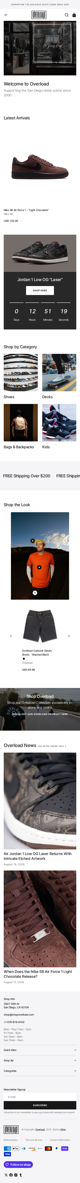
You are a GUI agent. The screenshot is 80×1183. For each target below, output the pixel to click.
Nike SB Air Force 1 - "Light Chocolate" (26, 210)
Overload (40, 1129)
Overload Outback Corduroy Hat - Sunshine (41, 652)
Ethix (63, 1129)
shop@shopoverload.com (19, 1014)
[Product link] (40, 174)
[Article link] (40, 809)
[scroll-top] (72, 1175)
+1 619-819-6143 (14, 1022)
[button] (6, 15)
